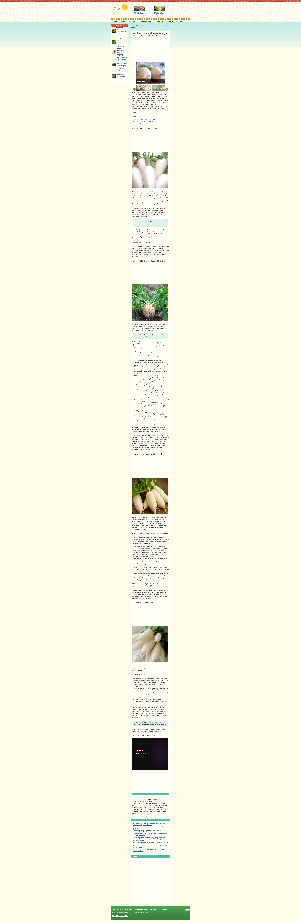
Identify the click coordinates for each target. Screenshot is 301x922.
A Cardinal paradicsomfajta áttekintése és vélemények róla (149, 837)
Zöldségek (137, 26)
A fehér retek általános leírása (142, 117)
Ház (180, 22)
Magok (136, 365)
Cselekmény (160, 22)
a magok (148, 198)
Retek (147, 794)
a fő (132, 26)
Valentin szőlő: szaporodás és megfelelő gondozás (159, 13)
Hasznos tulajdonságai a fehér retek (143, 121)
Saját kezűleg (143, 909)
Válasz (150, 801)
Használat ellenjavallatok (140, 124)
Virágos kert (146, 22)
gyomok (153, 402)
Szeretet (155, 799)
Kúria (121, 909)
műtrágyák (137, 389)
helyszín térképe (123, 916)
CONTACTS (115, 916)
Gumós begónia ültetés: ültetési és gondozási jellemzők (139, 13)
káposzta (152, 346)
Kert (115, 22)
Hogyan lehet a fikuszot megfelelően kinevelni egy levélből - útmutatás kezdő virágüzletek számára (122, 56)
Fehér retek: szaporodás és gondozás (144, 119)
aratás (148, 238)
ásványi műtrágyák (158, 385)
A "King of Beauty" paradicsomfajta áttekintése (146, 844)
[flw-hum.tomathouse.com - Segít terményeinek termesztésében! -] (120, 8)
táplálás (139, 385)
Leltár (172, 22)
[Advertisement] (150, 50)
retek (155, 104)
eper (144, 337)
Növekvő (132, 22)
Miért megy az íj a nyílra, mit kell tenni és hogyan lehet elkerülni (150, 842)
